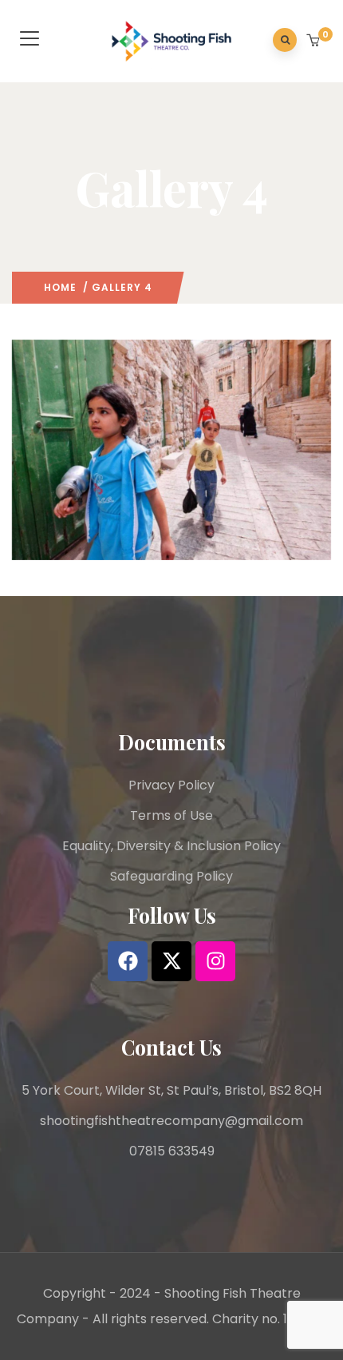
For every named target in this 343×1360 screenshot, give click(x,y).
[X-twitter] (171, 961)
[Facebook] (128, 961)
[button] (314, 41)
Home (60, 287)
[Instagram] (215, 961)
